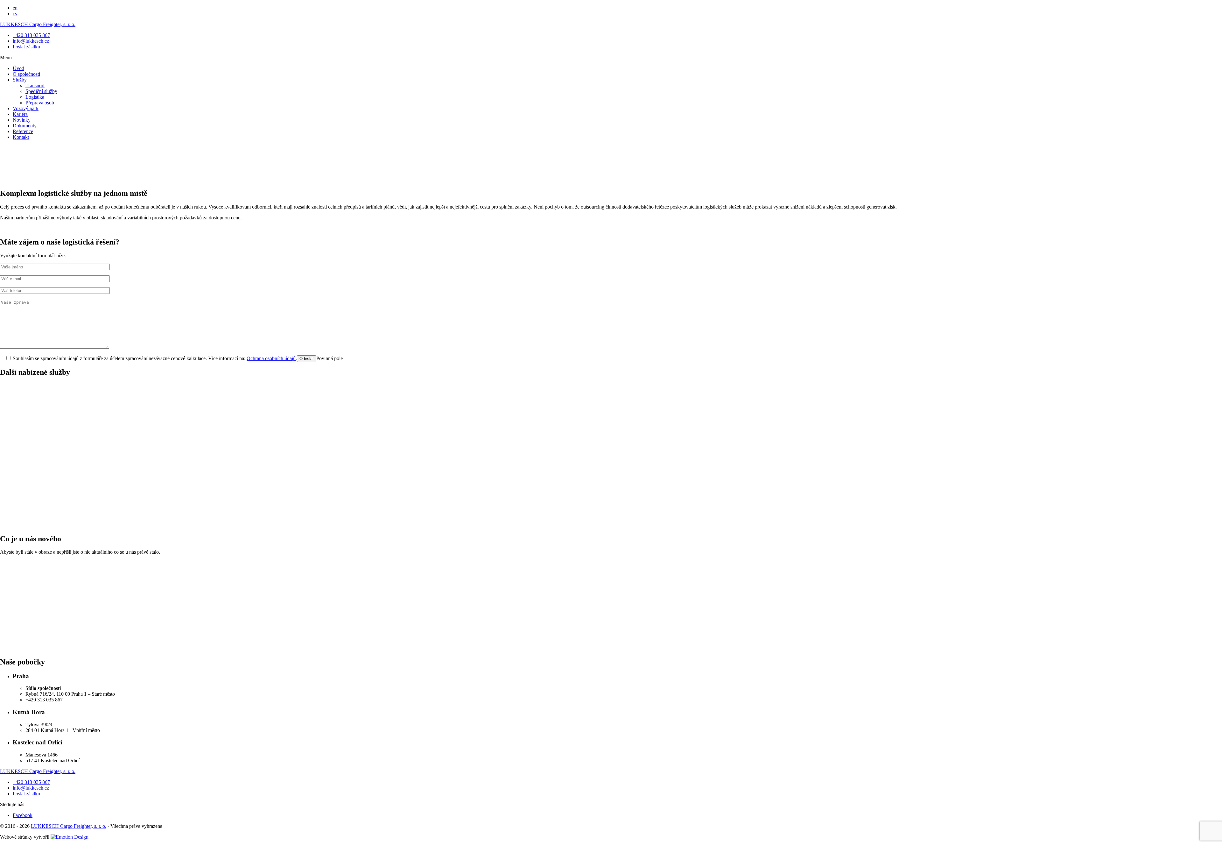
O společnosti (26, 74)
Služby (20, 79)
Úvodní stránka (28, 200)
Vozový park (26, 108)
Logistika (34, 97)
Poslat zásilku (26, 46)
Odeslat (306, 358)
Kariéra (20, 114)
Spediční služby (41, 91)
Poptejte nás (251, 520)
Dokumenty (25, 125)
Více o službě (13, 443)
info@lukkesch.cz (31, 41)
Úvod (18, 68)
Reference (23, 131)
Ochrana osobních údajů (271, 358)
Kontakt (21, 137)
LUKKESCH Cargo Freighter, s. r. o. (37, 24)
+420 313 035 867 (31, 35)
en (15, 8)
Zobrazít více (13, 619)
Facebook (22, 815)
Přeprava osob (39, 102)
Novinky (22, 120)
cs (15, 13)
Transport (35, 85)
